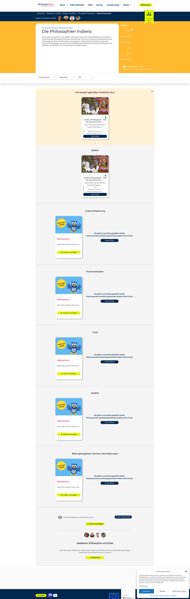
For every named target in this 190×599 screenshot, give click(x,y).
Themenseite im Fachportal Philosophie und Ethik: (57, 28)
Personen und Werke (69, 13)
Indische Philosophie (104, 13)
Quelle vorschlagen (70, 434)
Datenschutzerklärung (164, 595)
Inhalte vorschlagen (70, 252)
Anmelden (41, 595)
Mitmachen (96, 557)
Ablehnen (162, 591)
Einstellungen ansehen (179, 591)
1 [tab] (96, 143)
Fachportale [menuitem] (113, 5)
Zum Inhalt (95, 136)
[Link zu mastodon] (50, 595)
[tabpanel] (95, 118)
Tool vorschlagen (70, 374)
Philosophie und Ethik (53, 13)
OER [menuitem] (90, 5)
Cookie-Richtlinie (153, 595)
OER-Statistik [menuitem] (77, 5)
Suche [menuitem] (99, 5)
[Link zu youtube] (55, 595)
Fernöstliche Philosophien (86, 13)
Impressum (174, 595)
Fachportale (41, 13)
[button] (186, 572)
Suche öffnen (109, 240)
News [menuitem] (126, 5)
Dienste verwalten (143, 586)
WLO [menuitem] (62, 5)
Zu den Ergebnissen (123, 517)
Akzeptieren (146, 591)
